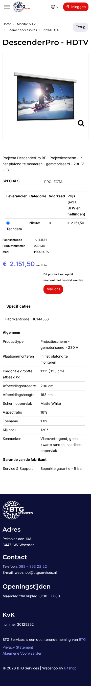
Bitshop (70, 668)
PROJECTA (53, 182)
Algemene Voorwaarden (22, 653)
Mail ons (53, 289)
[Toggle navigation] (7, 7)
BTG (82, 639)
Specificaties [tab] (18, 306)
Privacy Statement (18, 647)
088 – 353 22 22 (33, 566)
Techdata (14, 229)
